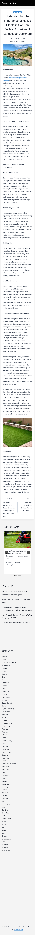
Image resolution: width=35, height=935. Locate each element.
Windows (5, 847)
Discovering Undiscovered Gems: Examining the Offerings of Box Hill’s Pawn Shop (9, 507)
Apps (4, 660)
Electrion (5, 714)
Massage (5, 787)
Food (4, 738)
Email (4, 717)
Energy (4, 720)
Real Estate (6, 804)
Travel (4, 833)
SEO (3, 807)
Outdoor (5, 798)
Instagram (5, 767)
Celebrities (6, 691)
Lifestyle (5, 775)
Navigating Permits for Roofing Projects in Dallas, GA (26, 505)
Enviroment (6, 726)
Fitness (4, 735)
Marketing (5, 784)
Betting (4, 671)
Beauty (4, 668)
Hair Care (5, 758)
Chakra (4, 694)
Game (4, 743)
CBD (3, 688)
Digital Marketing (8, 709)
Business (5, 680)
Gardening (17, 12)
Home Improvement (9, 764)
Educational (6, 712)
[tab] (14, 575)
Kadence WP (18, 930)
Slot (3, 816)
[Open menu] (31, 3)
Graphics (5, 755)
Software (5, 821)
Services (5, 810)
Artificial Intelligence (9, 662)
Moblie (4, 790)
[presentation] (17, 539)
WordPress (6, 850)
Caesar (13, 38)
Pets (3, 801)
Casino (4, 686)
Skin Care (5, 813)
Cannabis (5, 683)
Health (4, 761)
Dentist (4, 706)
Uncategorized (7, 839)
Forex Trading (7, 740)
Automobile (6, 665)
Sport (4, 824)
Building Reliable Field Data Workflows (16, 623)
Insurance (5, 769)
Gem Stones (6, 752)
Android (4, 657)
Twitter (4, 836)
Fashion (5, 729)
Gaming (5, 746)
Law (3, 772)
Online (4, 795)
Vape (4, 842)
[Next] (28, 552)
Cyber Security (7, 703)
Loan (4, 778)
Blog (3, 677)
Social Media (6, 819)
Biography (5, 674)
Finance (5, 732)
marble (4, 781)
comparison (6, 697)
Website (5, 845)
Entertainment (7, 723)
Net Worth (5, 793)
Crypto (4, 700)
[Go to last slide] (6, 552)
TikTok (4, 830)
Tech (3, 827)
